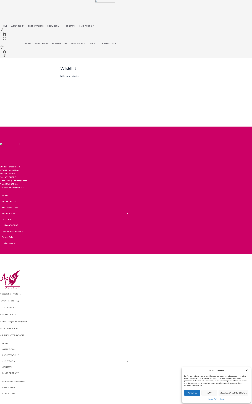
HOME (4, 26)
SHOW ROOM (53, 26)
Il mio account (8, 243)
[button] (246, 370)
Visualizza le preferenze (233, 393)
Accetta (192, 393)
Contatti (222, 399)
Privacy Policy (213, 399)
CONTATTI (70, 26)
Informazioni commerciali (13, 231)
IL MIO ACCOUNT (86, 26)
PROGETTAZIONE (35, 26)
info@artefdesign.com (17, 181)
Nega (209, 393)
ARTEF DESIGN (17, 26)
